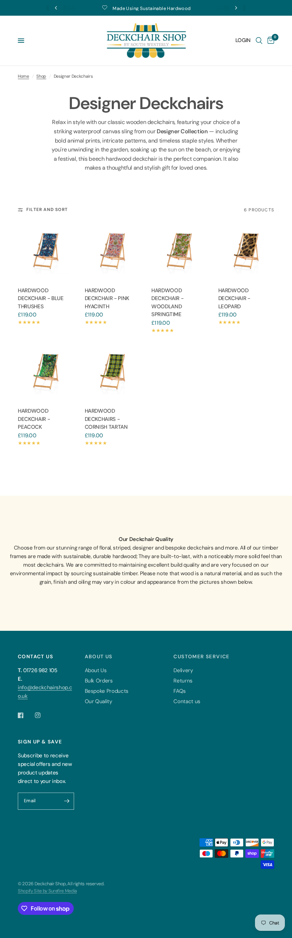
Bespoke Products (107, 691)
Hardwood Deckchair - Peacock (34, 419)
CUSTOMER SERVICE (201, 656)
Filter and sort (47, 209)
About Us (96, 670)
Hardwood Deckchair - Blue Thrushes (41, 298)
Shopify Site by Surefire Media (47, 891)
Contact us (186, 701)
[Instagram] (43, 715)
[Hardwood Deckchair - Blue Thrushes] (46, 251)
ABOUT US (99, 656)
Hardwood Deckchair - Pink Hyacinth (107, 298)
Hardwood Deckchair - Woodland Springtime (167, 302)
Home (23, 76)
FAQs (179, 691)
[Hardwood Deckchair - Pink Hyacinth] (113, 251)
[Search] (259, 41)
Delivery (183, 670)
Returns (183, 680)
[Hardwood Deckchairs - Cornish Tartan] (113, 372)
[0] (269, 41)
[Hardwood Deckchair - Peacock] (46, 372)
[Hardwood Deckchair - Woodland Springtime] (179, 251)
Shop (41, 76)
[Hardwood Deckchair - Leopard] (246, 251)
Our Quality (98, 701)
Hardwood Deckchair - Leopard (234, 298)
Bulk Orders (99, 680)
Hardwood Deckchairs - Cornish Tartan (106, 419)
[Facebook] (25, 715)
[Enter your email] (67, 801)
